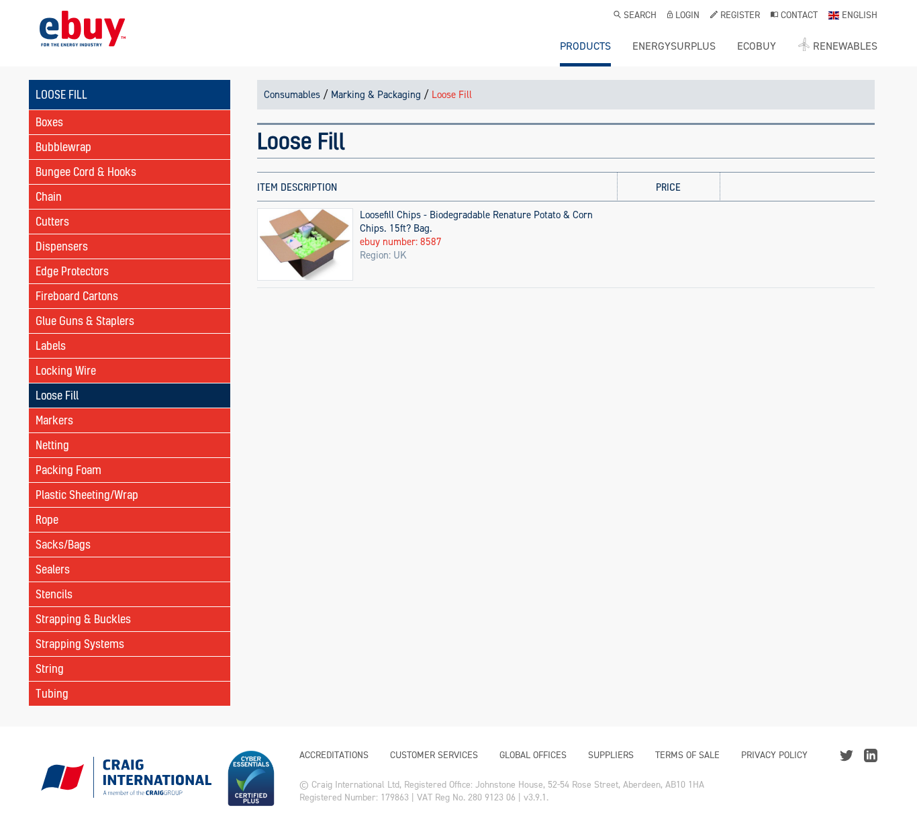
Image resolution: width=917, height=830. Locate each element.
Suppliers (611, 755)
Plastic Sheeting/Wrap (87, 495)
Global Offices (533, 755)
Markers (54, 420)
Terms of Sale (687, 755)
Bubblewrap (63, 147)
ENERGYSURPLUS (674, 46)
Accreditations (334, 755)
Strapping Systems (80, 644)
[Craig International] (125, 778)
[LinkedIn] (870, 754)
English (859, 16)
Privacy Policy (774, 755)
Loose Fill (57, 395)
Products (585, 46)
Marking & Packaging (376, 94)
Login (687, 16)
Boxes (49, 122)
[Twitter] (846, 754)
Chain (49, 196)
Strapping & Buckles (83, 619)
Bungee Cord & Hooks (86, 172)
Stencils (54, 594)
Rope (47, 519)
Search (640, 16)
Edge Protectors (72, 271)
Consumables (292, 94)
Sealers (53, 569)
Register (740, 16)
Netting (52, 445)
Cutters (52, 221)
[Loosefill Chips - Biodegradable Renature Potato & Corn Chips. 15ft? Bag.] (305, 243)
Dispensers (62, 246)
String (50, 668)
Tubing (52, 693)
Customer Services (434, 755)
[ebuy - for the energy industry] (83, 38)
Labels (51, 345)
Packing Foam (68, 470)
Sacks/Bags (63, 544)
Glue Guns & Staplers (85, 321)
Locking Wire (66, 370)
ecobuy (756, 46)
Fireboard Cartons (77, 296)
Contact (799, 16)
